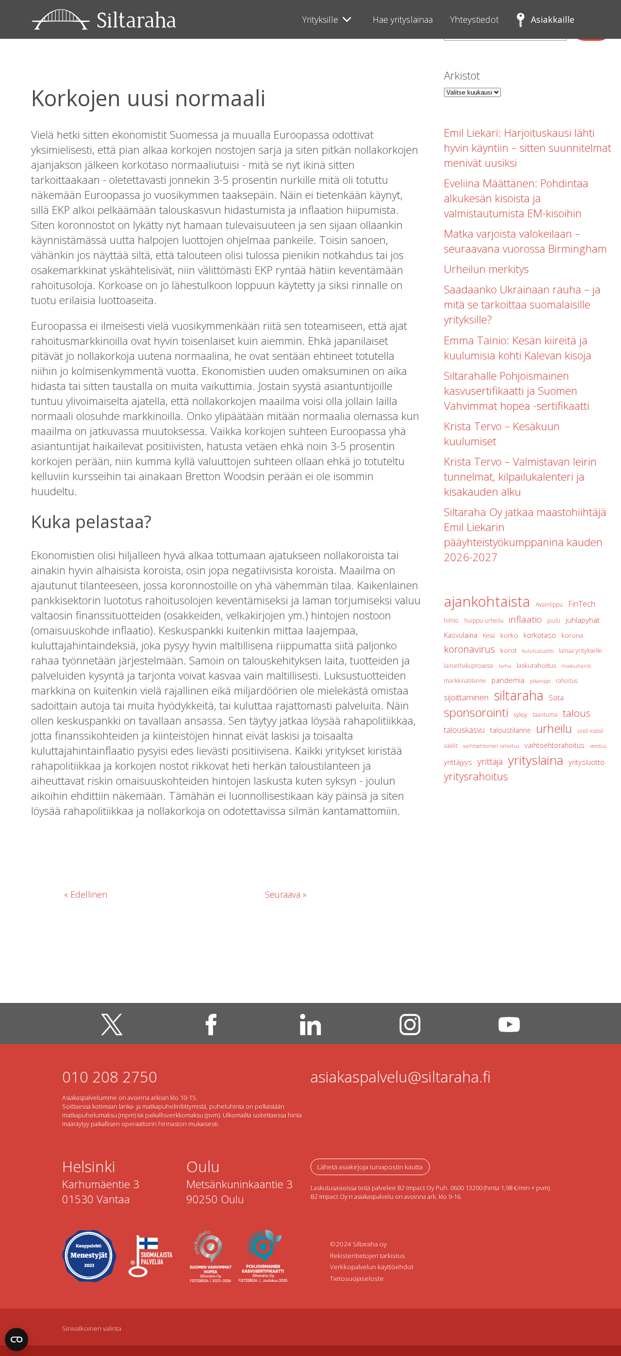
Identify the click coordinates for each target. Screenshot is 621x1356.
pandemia (507, 680)
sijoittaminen (466, 697)
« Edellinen (85, 894)
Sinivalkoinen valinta (91, 1328)
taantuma (545, 714)
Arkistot (462, 75)
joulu (553, 620)
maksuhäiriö (576, 665)
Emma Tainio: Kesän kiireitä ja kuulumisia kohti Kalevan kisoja (517, 348)
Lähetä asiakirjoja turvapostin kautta (370, 1166)
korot (508, 650)
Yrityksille (320, 19)
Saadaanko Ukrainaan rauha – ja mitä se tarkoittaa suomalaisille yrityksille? (522, 304)
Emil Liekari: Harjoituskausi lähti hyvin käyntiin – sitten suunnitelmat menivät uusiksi (527, 147)
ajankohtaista (487, 601)
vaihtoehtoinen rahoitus (491, 746)
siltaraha (518, 695)
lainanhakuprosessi (468, 666)
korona (572, 635)
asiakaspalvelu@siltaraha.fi (400, 1076)
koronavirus (469, 649)
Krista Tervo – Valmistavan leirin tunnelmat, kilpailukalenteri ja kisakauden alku (520, 476)
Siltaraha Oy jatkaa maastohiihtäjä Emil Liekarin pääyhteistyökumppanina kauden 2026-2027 (525, 534)
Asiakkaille (552, 19)
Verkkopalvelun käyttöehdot (371, 1266)
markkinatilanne (465, 681)
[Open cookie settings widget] (16, 1339)
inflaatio (525, 619)
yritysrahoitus (476, 776)
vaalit (451, 746)
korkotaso (539, 635)
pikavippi (540, 681)
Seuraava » (286, 894)
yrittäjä (490, 761)
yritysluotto (587, 762)
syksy (520, 714)
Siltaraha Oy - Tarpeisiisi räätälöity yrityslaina (104, 19)
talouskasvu (464, 730)
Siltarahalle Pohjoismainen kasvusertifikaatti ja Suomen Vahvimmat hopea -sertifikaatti (516, 390)
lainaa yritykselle (580, 650)
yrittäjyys (458, 762)
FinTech (581, 603)
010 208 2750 (109, 1076)
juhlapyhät (583, 620)
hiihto (451, 620)
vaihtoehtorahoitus (554, 745)
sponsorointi (476, 712)
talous (576, 713)
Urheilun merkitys (486, 268)
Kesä (489, 635)
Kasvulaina (460, 635)
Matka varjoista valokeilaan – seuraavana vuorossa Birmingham (525, 241)
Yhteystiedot (474, 19)
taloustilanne (510, 730)
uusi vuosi (590, 730)
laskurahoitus (536, 665)
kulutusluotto (538, 650)
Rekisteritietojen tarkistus (367, 1255)
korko (509, 635)
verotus (598, 746)
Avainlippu (549, 604)
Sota (556, 697)
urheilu (554, 728)
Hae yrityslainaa (403, 19)
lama (505, 665)
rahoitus (566, 681)
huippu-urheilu (484, 620)
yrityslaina (535, 760)
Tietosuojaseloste (357, 1278)
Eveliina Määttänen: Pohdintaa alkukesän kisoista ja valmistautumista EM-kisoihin (516, 198)
